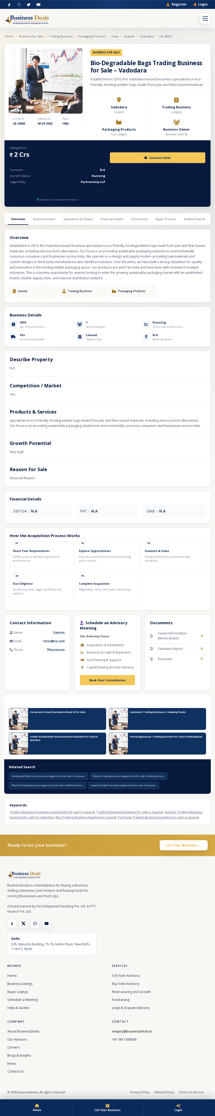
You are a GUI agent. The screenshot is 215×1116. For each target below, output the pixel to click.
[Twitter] (29, 5)
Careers (13, 1047)
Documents (139, 219)
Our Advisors (17, 1039)
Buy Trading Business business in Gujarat (86, 817)
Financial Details (112, 219)
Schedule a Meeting (22, 999)
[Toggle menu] (205, 18)
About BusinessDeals (23, 1031)
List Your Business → (184, 845)
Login (203, 5)
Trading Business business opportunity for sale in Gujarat (52, 812)
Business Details (44, 219)
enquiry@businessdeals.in (132, 1031)
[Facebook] (9, 5)
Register (179, 5)
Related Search (194, 219)
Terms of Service (191, 1092)
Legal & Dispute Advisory (131, 1008)
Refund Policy (164, 1092)
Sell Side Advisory (125, 975)
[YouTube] (38, 5)
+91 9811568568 (124, 1039)
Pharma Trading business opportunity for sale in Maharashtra (128, 776)
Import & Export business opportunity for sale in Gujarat (123, 785)
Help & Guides (18, 1008)
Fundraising (120, 999)
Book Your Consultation (107, 680)
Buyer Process (166, 219)
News (11, 1063)
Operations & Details (78, 219)
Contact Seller (160, 158)
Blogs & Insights (19, 1055)
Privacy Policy (140, 1092)
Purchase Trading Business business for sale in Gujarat (158, 817)
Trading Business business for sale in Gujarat (129, 812)
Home (9, 36)
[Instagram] (19, 5)
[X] (23, 923)
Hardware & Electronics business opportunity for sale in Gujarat (48, 776)
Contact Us (15, 1071)
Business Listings (20, 983)
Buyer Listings (17, 992)
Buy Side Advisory (125, 983)
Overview (18, 219)
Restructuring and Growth (131, 992)
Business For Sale (31, 36)
